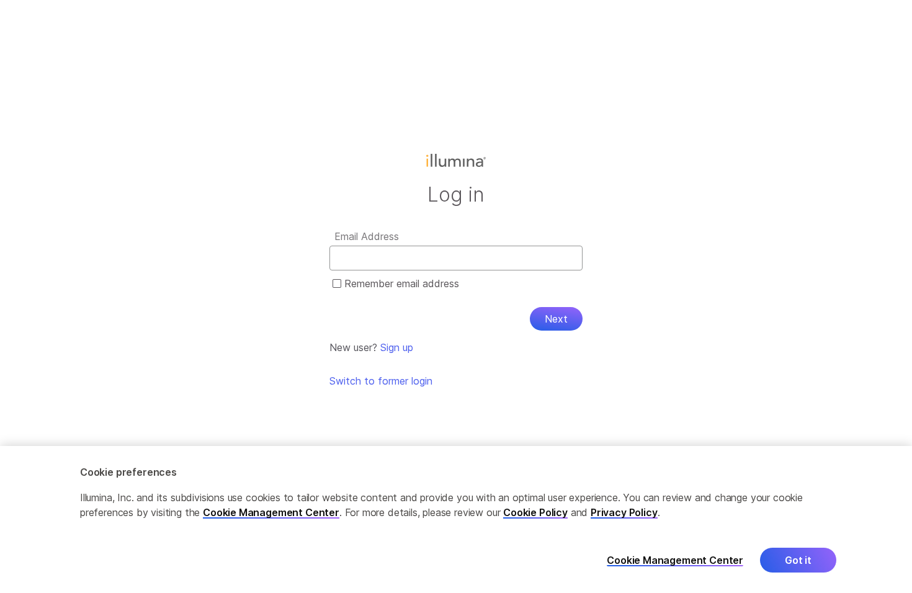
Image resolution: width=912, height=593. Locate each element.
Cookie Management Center (271, 512)
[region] (456, 519)
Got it (798, 560)
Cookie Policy (535, 512)
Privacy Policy (624, 512)
